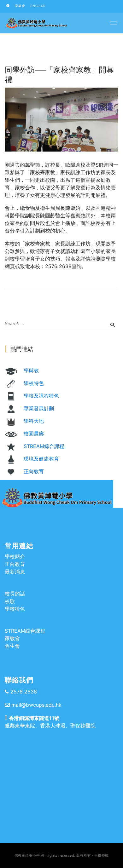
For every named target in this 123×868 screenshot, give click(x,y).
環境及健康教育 (41, 459)
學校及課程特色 (41, 396)
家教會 (20, 6)
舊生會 (12, 646)
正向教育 (34, 471)
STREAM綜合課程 (44, 446)
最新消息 (15, 571)
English (37, 6)
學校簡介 (15, 556)
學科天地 (34, 421)
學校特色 (34, 383)
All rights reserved (57, 855)
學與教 (31, 370)
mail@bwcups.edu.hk (36, 705)
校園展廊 (34, 433)
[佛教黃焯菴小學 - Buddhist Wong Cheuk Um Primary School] (36, 23)
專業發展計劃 (39, 408)
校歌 (10, 601)
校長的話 (15, 593)
